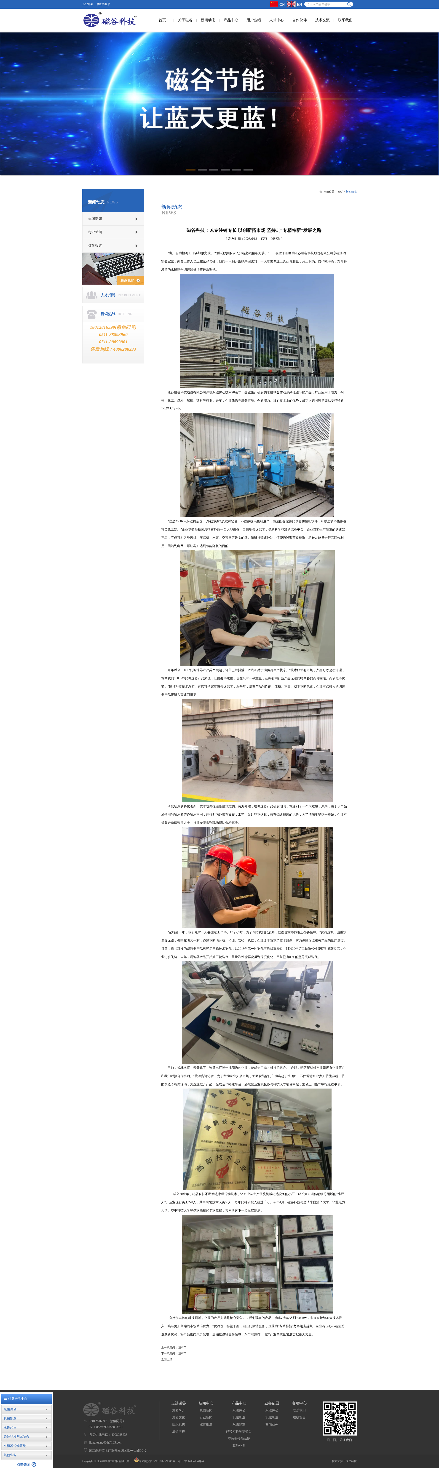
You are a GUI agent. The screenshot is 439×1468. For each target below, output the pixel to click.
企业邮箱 (87, 4)
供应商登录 (103, 4)
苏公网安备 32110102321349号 (157, 1461)
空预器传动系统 (239, 1438)
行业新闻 (206, 1417)
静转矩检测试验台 (239, 1431)
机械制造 (239, 1417)
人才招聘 (108, 295)
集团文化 (178, 1417)
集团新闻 (206, 1410)
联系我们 (299, 1410)
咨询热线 (108, 314)
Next (432, 100)
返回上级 (166, 1359)
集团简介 (178, 1410)
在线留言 (299, 1417)
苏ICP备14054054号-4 (191, 1461)
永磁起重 (239, 1424)
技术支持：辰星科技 (344, 1461)
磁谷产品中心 (17, 1399)
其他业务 (239, 1445)
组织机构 (178, 1424)
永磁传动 (239, 1410)
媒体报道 (206, 1424)
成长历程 (178, 1431)
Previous (7, 100)
